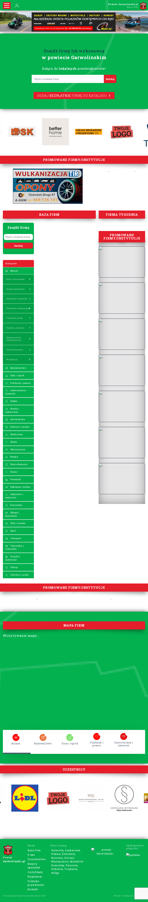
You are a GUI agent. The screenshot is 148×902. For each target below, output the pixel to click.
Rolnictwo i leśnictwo (14, 496)
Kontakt (33, 889)
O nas (31, 854)
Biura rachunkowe (15, 279)
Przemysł (15, 479)
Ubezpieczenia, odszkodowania (13, 338)
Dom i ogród (17, 375)
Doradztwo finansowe (16, 299)
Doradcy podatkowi (15, 289)
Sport (13, 530)
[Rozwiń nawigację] (7, 5)
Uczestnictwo (37, 859)
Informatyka (17, 419)
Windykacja (12, 359)
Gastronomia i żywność (16, 392)
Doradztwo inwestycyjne (18, 308)
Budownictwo (18, 367)
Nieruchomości (19, 464)
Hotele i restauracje (12, 410)
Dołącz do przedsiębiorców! (74, 68)
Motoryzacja (17, 449)
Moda (13, 441)
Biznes (14, 270)
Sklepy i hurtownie (12, 514)
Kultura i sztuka (19, 426)
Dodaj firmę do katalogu (72, 95)
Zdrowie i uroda (19, 574)
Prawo (14, 471)
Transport (16, 538)
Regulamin (35, 876)
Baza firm (34, 850)
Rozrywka (16, 505)
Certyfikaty (35, 872)
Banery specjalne (34, 865)
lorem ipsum (16, 736)
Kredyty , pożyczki (15, 328)
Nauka (14, 456)
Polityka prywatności (36, 883)
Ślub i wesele (17, 523)
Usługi (14, 567)
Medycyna (16, 434)
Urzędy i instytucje (12, 558)
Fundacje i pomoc (20, 382)
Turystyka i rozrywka (14, 547)
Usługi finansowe (14, 350)
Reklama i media (20, 486)
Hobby (14, 401)
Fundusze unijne (14, 318)
